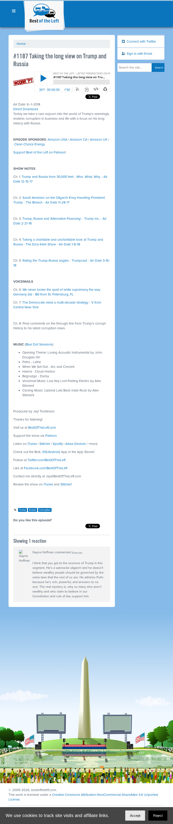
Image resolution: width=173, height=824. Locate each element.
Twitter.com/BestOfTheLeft (46, 460)
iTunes (32, 444)
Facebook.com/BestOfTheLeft (45, 468)
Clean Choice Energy (29, 144)
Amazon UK (98, 139)
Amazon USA (57, 139)
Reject (158, 815)
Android (54, 452)
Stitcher (44, 444)
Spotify (58, 444)
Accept (135, 815)
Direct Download (25, 109)
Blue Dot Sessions (39, 344)
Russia (32, 509)
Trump (22, 509)
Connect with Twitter (141, 41)
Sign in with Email (139, 54)
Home (21, 44)
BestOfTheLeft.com (42, 428)
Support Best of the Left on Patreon (39, 152)
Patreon (51, 436)
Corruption (44, 509)
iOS (44, 452)
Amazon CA (78, 139)
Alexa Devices (75, 444)
